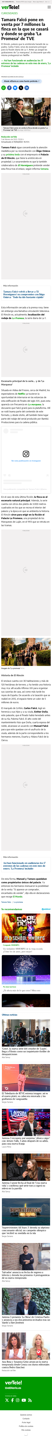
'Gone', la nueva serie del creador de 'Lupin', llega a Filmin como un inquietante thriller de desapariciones (26, 1051)
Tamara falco (6, 902)
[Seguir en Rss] (30, 1400)
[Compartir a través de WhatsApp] (3, 88)
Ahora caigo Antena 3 (38, 1)
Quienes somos (26, 1415)
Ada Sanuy (6, 1057)
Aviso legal (26, 1422)
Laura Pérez (6, 1147)
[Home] (10, 7)
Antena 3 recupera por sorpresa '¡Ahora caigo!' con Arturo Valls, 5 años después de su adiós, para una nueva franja (26, 1141)
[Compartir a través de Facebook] (9, 88)
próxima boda (13, 154)
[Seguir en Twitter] (7, 1400)
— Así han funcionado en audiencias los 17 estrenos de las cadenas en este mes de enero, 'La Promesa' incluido (26, 63)
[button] (49, 7)
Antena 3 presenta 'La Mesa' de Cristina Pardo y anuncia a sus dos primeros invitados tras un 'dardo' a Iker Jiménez (26, 1319)
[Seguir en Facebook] (13, 1400)
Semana (44, 169)
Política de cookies (26, 1426)
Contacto (26, 1419)
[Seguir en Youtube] (24, 1400)
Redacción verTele (9, 137)
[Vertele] (13, 1383)
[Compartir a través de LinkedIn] (26, 88)
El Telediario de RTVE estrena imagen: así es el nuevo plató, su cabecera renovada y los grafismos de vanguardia (25, 1096)
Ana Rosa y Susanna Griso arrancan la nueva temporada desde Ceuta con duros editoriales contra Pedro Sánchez (25, 1364)
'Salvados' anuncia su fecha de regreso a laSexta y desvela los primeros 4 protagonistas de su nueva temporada (26, 1275)
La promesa (18, 902)
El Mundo (17, 897)
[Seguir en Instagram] (18, 1400)
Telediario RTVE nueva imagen (24, 1)
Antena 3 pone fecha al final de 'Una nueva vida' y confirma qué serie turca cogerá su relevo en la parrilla (24, 1185)
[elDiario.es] (13, 1388)
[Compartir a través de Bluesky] (15, 88)
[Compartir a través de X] (21, 88)
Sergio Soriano (7, 1102)
